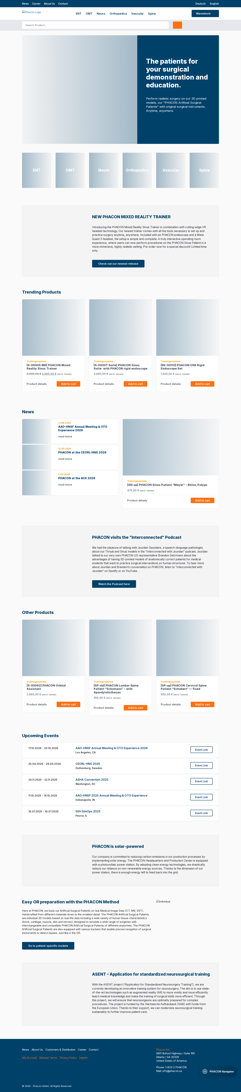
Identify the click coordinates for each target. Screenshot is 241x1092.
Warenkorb (203, 13)
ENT (79, 13)
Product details (37, 384)
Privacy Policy (68, 1057)
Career (36, 3)
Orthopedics (118, 13)
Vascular (137, 13)
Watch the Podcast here (114, 584)
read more (65, 436)
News (25, 3)
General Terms (48, 1057)
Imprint (83, 1057)
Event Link (201, 749)
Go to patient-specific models (48, 945)
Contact (63, 3)
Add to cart (68, 384)
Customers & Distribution (60, 1049)
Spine (152, 13)
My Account (29, 1057)
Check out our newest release (118, 263)
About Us (49, 3)
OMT (89, 13)
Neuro (101, 13)
